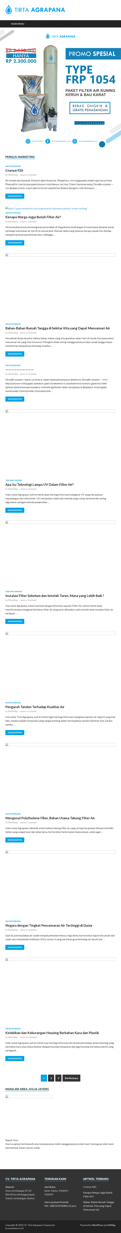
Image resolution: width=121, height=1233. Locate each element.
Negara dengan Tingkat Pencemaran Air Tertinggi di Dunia (48, 925)
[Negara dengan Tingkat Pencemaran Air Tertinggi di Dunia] (60, 885)
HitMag (111, 1225)
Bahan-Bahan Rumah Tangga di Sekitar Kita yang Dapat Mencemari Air (57, 328)
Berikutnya (71, 1078)
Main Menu (17, 23)
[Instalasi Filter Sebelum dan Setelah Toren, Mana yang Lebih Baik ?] (60, 555)
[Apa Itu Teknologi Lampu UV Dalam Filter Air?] (60, 444)
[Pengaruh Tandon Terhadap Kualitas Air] (60, 667)
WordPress (97, 1225)
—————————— (19, 369)
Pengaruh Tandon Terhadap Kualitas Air (34, 707)
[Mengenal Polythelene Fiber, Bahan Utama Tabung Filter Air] (60, 778)
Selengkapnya (15, 196)
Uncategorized (13, 166)
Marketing (13, 175)
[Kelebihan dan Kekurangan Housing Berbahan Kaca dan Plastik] (60, 993)
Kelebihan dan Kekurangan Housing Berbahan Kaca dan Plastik (52, 1033)
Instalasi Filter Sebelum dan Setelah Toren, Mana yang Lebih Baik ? (54, 596)
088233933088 (58, 1205)
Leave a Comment (28, 175)
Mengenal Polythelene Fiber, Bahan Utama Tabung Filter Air (50, 818)
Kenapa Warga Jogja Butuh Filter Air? (33, 217)
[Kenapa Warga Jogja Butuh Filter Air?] (60, 209)
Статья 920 (14, 170)
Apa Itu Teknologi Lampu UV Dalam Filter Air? (39, 484)
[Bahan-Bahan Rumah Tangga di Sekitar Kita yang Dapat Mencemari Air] (60, 288)
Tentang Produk (13, 480)
